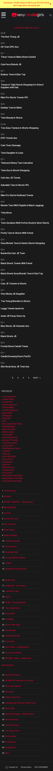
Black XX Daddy (10, 535)
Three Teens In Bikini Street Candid (18, 57)
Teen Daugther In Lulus (12, 152)
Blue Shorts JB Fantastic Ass (15, 326)
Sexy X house (11, 546)
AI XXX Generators (10, 410)
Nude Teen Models (13, 686)
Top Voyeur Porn (12, 731)
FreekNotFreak (8, 426)
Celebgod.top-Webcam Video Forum (20, 703)
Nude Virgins (9, 530)
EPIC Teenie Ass (9, 138)
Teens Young (33, 28)
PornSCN (6, 418)
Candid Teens (20, 28)
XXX (4, 421)
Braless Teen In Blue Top (13, 74)
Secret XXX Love (11, 519)
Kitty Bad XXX (10, 507)
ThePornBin (7, 435)
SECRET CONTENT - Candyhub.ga (18, 502)
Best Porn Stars (11, 719)
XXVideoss (7, 416)
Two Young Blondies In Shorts (15, 301)
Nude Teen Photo (12, 675)
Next (36, 378)
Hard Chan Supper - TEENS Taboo (19, 714)
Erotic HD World (8, 456)
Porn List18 (7, 473)
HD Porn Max (10, 736)
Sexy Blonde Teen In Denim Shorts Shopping (23, 243)
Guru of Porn (7, 459)
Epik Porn (6, 465)
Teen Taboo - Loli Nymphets (17, 647)
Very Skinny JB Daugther (13, 293)
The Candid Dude (12, 608)
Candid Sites (10, 630)
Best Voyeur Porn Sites (12, 475)
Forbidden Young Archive (15, 569)
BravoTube (9, 708)
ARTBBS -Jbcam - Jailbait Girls (18, 658)
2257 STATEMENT (41, 767)
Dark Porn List (8, 467)
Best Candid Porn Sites (12, 424)
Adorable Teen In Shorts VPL (15, 185)
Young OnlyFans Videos (15, 558)
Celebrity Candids (12, 541)
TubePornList (8, 470)
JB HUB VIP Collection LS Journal (19, 680)
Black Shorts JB (8, 336)
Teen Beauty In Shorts (11, 117)
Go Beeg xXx (10, 742)
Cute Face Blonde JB (11, 64)
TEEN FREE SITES (12, 636)
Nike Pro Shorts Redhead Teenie (17, 195)
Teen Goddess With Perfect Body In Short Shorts (25, 222)
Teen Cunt (9, 692)
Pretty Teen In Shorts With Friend (17, 233)
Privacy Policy (26, 767)
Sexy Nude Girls (11, 552)
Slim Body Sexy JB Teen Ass (15, 366)
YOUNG (8, 563)
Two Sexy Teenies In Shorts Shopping (19, 128)
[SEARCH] (50, 15)
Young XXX (7, 402)
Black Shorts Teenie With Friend (16, 263)
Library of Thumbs (10, 440)
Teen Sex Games (9, 443)
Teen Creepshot (9, 396)
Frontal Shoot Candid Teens (14, 346)
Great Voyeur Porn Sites (12, 478)
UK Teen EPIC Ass (9, 46)
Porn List (6, 454)
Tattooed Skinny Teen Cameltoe (17, 162)
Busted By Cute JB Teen (13, 253)
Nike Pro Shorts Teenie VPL (14, 97)
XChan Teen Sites (12, 625)
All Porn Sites (8, 432)
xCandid (7, 496)
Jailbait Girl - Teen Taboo (15, 586)
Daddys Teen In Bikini (11, 107)
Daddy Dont (10, 580)
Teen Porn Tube (12, 591)
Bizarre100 (7, 413)
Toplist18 (6, 451)
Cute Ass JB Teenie (10, 177)
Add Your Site (7, 665)
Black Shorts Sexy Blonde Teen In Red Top (22, 273)
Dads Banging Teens (11, 448)
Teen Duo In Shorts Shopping (15, 170)
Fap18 (7, 597)
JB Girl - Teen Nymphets (15, 602)
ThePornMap (8, 407)
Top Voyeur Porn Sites (11, 481)
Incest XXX (9, 641)
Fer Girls (7, 513)
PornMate (9, 619)
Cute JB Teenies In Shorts (13, 283)
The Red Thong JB (10, 36)
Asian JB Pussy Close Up (13, 316)
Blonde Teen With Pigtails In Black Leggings (22, 205)
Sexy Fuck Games (10, 437)
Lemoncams (7, 445)
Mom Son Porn (8, 429)
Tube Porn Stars (12, 725)
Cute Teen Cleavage (11, 145)
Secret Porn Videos (13, 653)
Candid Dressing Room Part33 (16, 356)
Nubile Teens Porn (13, 697)
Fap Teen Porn (10, 524)
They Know (6, 212)
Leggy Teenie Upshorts (12, 308)
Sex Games (7, 462)
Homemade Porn (9, 405)
